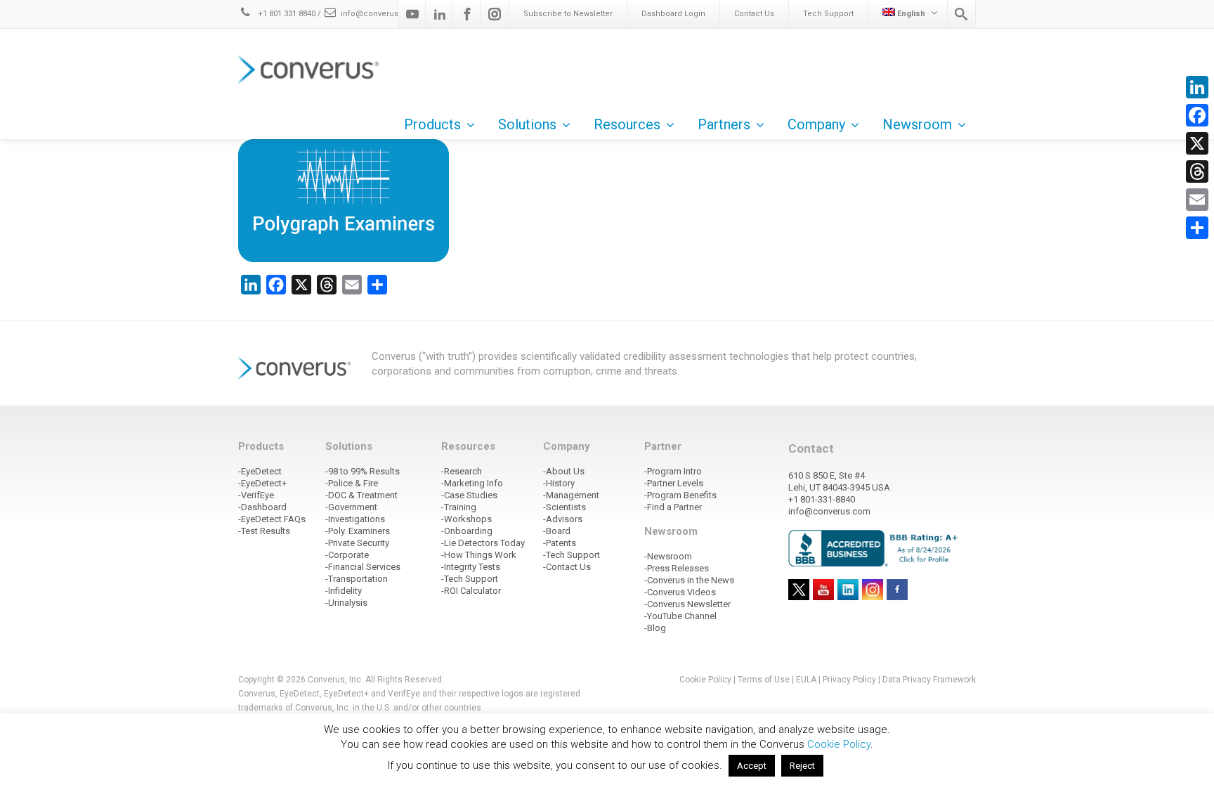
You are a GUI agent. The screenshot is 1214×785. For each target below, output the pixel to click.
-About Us (564, 471)
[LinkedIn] (1197, 87)
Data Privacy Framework (929, 680)
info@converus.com (379, 13)
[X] (1197, 143)
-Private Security (357, 543)
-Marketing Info (472, 483)
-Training (458, 507)
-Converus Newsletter (687, 604)
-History (559, 483)
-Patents (559, 543)
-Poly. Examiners (357, 531)
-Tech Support (469, 578)
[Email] (1197, 200)
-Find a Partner (673, 507)
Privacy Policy (849, 680)
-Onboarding (466, 531)
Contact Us (754, 13)
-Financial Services (362, 567)
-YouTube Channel (680, 616)
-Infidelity (343, 590)
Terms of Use (764, 680)
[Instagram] (495, 14)
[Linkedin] (440, 14)
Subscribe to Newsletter (568, 13)
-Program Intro (673, 471)
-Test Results (264, 531)
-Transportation (356, 578)
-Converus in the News (689, 580)
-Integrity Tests (470, 567)
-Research (461, 471)
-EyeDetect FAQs (272, 519)
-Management (571, 495)
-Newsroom (668, 556)
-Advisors (562, 519)
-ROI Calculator (471, 590)
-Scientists (564, 507)
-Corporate (347, 555)
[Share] (1197, 228)
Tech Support (828, 13)
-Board (556, 531)
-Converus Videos (680, 592)
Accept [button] (751, 765)
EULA (806, 680)
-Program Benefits (680, 495)
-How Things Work (478, 555)
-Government (351, 507)
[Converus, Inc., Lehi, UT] (875, 547)
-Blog (655, 628)
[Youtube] (412, 14)
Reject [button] (802, 765)
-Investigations (355, 519)
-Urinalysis (346, 602)
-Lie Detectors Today (483, 543)
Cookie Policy (705, 680)
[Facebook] (467, 14)
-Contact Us (567, 567)
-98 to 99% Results (362, 471)
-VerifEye (256, 495)
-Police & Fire (351, 483)
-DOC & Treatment (361, 495)
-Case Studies (469, 495)
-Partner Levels (673, 483)
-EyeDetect (260, 471)
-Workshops (466, 519)
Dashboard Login (673, 13)
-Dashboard (262, 507)
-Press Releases (676, 568)
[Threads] (1197, 171)
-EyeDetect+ (262, 483)
